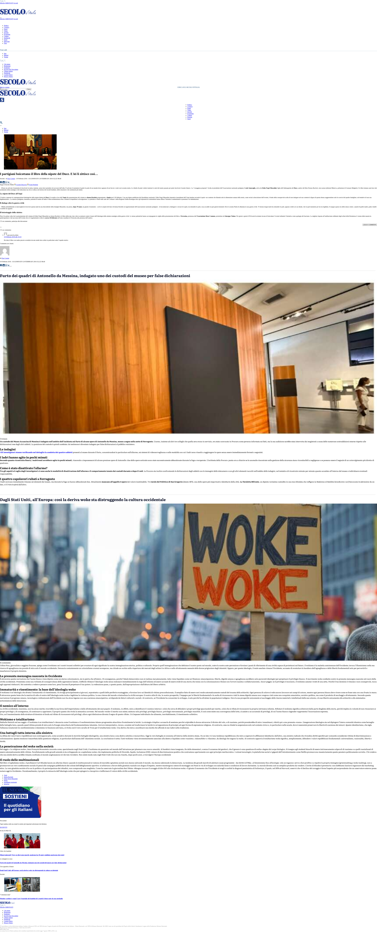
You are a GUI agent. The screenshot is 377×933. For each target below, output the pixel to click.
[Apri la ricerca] (1, 123)
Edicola (2, 3)
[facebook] (0, 1)
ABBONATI (9, 3)
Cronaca (6, 27)
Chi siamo (7, 64)
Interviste (7, 41)
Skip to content (4, 87)
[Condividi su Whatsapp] (6, 183)
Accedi (15, 3)
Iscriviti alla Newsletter (11, 69)
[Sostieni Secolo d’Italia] (20, 817)
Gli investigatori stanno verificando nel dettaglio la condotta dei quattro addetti (36, 452)
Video (6, 31)
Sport (5, 40)
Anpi (5, 775)
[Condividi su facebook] (1, 183)
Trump (6, 57)
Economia (7, 34)
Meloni (6, 55)
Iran (5, 53)
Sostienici (7, 68)
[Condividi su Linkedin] (4, 183)
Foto (5, 43)
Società (6, 32)
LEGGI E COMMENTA (369, 225)
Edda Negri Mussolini (11, 779)
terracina (6, 784)
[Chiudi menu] (1, 17)
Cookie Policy (8, 75)
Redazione (7, 66)
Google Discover (21, 185)
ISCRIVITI (3, 827)
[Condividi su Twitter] (9, 183)
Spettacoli (7, 38)
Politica (6, 25)
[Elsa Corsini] (4, 255)
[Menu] (1, 97)
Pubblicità (7, 73)
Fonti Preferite (33, 185)
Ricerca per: (3, 89)
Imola (5, 780)
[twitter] (5, 1)
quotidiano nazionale (10, 782)
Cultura (6, 36)
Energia (189, 117)
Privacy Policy (8, 76)
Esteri (5, 29)
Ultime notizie (8, 71)
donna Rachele (8, 777)
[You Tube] (2, 1)
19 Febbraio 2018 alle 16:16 (12, 237)
